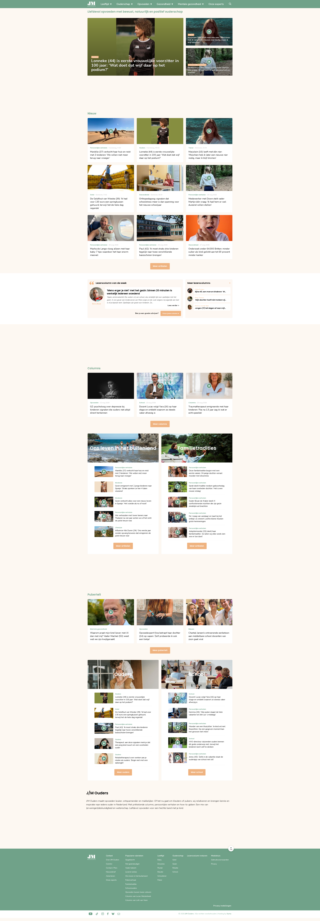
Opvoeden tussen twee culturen (138, 892)
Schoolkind (162, 876)
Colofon (109, 864)
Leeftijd (105, 4)
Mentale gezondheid (189, 4)
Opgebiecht (130, 860)
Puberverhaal (130, 880)
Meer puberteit (160, 650)
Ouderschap (123, 4)
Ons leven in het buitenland (136, 876)
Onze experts (216, 4)
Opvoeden (143, 4)
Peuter (160, 868)
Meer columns (160, 424)
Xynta (229, 914)
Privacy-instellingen (222, 906)
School (175, 872)
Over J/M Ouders (112, 860)
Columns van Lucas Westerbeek (138, 896)
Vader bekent (130, 868)
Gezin (174, 864)
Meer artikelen (160, 266)
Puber (160, 880)
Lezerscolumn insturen (197, 855)
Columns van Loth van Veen (136, 900)
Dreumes (161, 864)
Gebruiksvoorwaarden (220, 860)
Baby (160, 860)
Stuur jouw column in (170, 313)
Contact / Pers (111, 868)
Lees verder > (173, 305)
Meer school (197, 772)
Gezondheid (163, 4)
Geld (174, 860)
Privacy (214, 864)
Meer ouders (123, 772)
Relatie (175, 868)
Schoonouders (131, 888)
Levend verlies (131, 872)
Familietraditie (130, 884)
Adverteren (110, 876)
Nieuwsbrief (111, 872)
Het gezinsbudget (132, 864)
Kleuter (160, 872)
